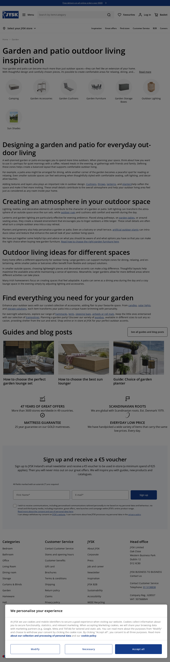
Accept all (138, 649)
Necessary (88, 649)
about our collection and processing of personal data (40, 635)
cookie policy (88, 635)
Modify (35, 649)
